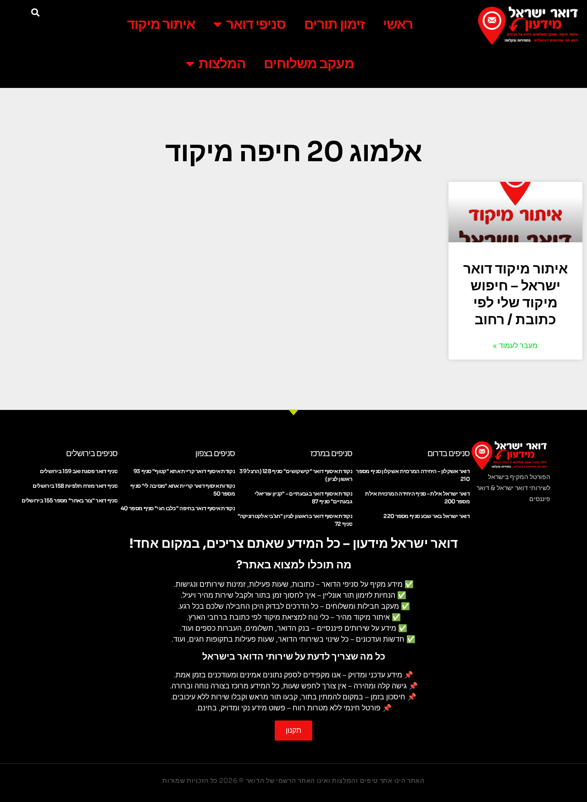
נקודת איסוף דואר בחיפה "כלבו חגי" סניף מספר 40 (178, 508)
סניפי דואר (256, 24)
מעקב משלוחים (309, 63)
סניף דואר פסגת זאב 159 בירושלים (78, 471)
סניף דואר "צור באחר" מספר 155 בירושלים (69, 500)
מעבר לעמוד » (515, 345)
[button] (35, 12)
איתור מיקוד (161, 24)
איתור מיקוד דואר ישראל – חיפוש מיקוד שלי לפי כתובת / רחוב (515, 294)
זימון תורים (334, 24)
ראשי (398, 24)
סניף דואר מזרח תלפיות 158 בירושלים (75, 485)
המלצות (222, 63)
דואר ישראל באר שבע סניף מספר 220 (426, 516)
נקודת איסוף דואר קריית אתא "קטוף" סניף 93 (184, 471)
